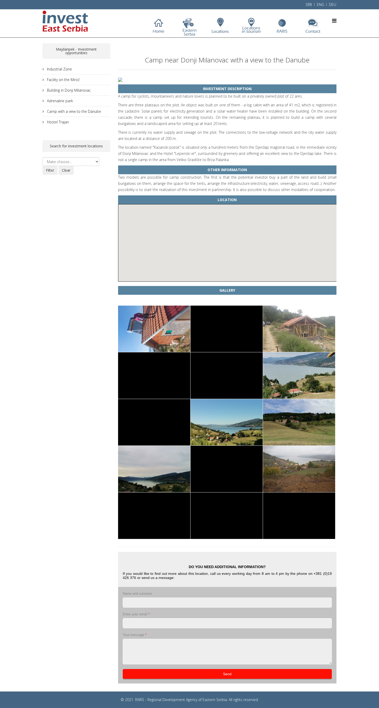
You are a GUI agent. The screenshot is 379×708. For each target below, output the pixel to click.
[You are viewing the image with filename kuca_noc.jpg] (227, 515)
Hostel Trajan (57, 122)
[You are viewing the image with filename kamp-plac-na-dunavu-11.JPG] (299, 469)
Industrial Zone (59, 69)
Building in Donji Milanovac (68, 90)
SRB (309, 4)
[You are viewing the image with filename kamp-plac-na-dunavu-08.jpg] (299, 422)
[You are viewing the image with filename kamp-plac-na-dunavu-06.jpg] (154, 422)
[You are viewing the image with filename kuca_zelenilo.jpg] (299, 515)
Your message (134, 635)
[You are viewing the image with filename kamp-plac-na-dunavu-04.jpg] (227, 375)
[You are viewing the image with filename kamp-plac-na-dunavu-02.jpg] (299, 329)
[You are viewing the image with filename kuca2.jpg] (154, 515)
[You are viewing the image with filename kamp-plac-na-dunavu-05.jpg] (299, 375)
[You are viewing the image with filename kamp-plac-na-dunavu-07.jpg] (227, 422)
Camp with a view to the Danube (73, 111)
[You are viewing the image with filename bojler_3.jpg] (154, 329)
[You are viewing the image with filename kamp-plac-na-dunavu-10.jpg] (227, 469)
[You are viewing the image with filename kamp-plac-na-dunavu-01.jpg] (227, 329)
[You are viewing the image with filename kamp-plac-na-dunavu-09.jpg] (154, 469)
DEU (332, 4)
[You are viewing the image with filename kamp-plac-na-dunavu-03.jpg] (154, 375)
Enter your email (136, 614)
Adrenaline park (59, 100)
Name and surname (137, 593)
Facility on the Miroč (63, 79)
